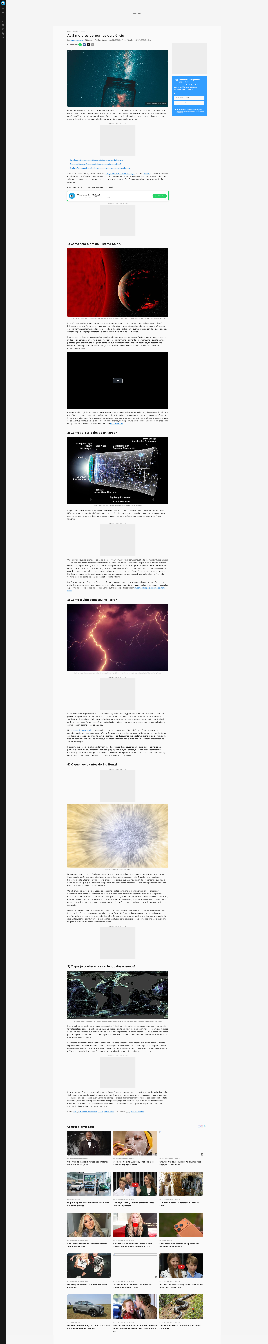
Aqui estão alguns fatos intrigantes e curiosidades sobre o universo (100, 168)
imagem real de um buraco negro (120, 173)
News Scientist (137, 1111)
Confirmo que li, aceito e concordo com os (132, 107)
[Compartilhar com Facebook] (84, 44)
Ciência (83, 31)
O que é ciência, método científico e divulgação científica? (95, 164)
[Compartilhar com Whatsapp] (80, 44)
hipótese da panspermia (81, 730)
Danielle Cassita (76, 40)
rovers (147, 173)
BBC (75, 1111)
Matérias (75, 31)
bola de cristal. (116, 423)
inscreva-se (189, 103)
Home (69, 31)
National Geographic (87, 1111)
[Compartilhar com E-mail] (88, 44)
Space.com (109, 1111)
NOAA (100, 1111)
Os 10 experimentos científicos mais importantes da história (96, 160)
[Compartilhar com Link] (92, 44)
